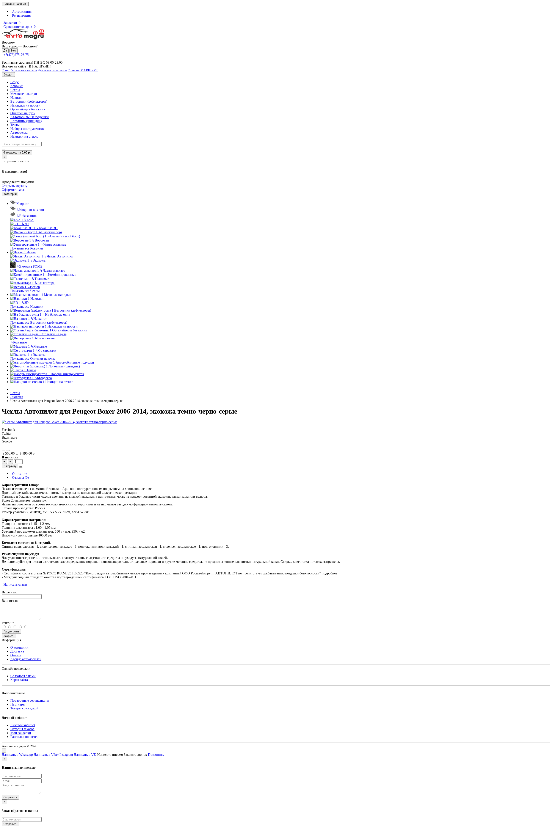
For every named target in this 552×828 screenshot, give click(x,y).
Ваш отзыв (10, 600)
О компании (19, 647)
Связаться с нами (23, 676)
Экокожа (37, 260)
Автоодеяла (19, 132)
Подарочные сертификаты (29, 700)
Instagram (66, 754)
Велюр (33, 287)
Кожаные (18, 342)
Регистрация (20, 15)
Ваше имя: (9, 592)
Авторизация (20, 11)
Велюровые (44, 338)
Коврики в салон (30, 210)
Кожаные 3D (47, 228)
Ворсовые (40, 240)
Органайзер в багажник (27, 109)
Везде (14, 82)
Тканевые (40, 279)
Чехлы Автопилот (59, 256)
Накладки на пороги (25, 105)
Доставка (17, 651)
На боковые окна (56, 314)
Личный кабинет (22, 725)
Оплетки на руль (22, 113)
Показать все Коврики (26, 248)
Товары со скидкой (24, 708)
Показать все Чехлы (25, 291)
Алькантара (44, 283)
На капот (39, 318)
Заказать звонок (135, 754)
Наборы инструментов (27, 128)
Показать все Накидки (26, 306)
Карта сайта (19, 680)
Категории (10, 194)
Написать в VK (85, 754)
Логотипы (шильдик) (26, 121)
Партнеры (17, 704)
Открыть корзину (14, 186)
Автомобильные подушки (29, 117)
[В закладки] (3, 450)
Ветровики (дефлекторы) (28, 101)
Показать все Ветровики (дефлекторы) (38, 322)
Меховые (39, 346)
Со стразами (45, 350)
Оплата (15, 655)
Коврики (16, 86)
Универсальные (53, 244)
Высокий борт (50, 232)
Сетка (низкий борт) (63, 236)
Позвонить (156, 754)
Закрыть (8, 636)
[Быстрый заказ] (20, 467)
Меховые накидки (23, 94)
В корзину (9, 466)
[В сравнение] (7, 450)
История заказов (22, 729)
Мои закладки (20, 733)
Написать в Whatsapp (17, 754)
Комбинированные (60, 274)
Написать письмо (110, 754)
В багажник (26, 216)
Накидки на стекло (24, 136)
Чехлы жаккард (52, 270)
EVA (29, 220)
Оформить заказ (13, 189)
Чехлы (15, 90)
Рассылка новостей (24, 737)
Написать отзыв (14, 584)
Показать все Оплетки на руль (32, 358)
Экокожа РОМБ (29, 266)
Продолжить (11, 631)
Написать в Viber (46, 754)
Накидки (17, 97)
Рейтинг (8, 623)
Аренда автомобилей (25, 659)
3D (25, 224)
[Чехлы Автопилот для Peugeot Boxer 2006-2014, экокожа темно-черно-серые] (59, 422)
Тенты (15, 125)
